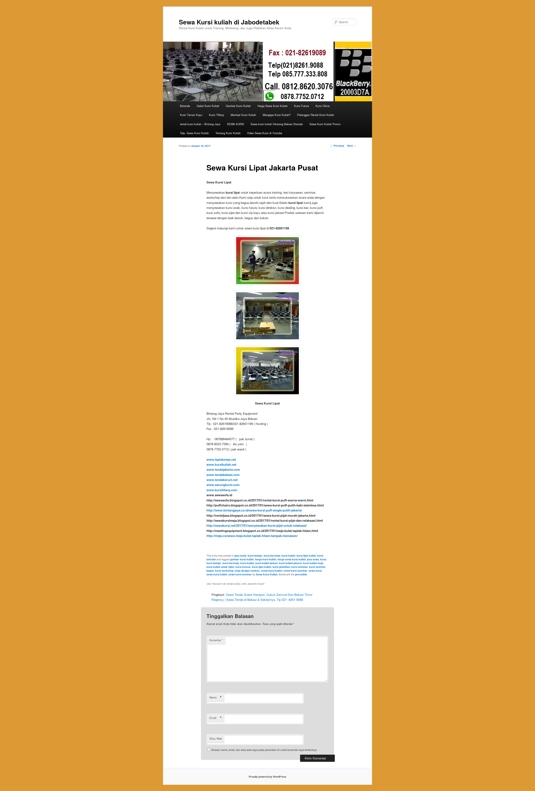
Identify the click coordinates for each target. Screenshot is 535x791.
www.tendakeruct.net (222, 479)
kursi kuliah (288, 555)
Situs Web (215, 738)
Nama (215, 697)
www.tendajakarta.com (223, 469)
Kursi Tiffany (216, 115)
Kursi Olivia (323, 106)
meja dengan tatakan (247, 570)
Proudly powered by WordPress (267, 776)
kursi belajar (255, 555)
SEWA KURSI (235, 124)
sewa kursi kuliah (216, 574)
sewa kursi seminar (240, 574)
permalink (301, 574)
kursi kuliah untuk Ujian (220, 567)
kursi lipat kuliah (306, 555)
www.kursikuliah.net (221, 464)
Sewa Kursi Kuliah (267, 574)
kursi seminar (299, 567)
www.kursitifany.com (221, 490)
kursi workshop (224, 570)
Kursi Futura (301, 106)
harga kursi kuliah (265, 559)
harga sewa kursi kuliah (292, 559)
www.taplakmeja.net (221, 459)
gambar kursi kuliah (242, 559)
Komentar (216, 640)
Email (215, 718)
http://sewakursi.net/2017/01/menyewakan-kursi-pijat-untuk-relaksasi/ (256, 525)
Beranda (185, 106)
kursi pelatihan (281, 567)
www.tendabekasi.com (222, 474)
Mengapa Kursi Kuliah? (277, 115)
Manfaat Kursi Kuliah (243, 115)
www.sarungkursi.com (222, 484)
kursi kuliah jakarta (290, 563)
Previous (337, 146)
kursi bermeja (272, 555)
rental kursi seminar (295, 570)
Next (351, 146)
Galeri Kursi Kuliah (208, 106)
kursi (323, 559)
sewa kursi (315, 570)
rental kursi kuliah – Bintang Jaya (200, 124)
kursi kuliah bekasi (266, 563)
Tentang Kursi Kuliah (228, 133)
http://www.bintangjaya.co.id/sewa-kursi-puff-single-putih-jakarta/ (254, 510)
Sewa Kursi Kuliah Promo (325, 124)
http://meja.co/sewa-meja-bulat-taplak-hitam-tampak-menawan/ (252, 535)
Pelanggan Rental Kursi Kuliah (315, 115)
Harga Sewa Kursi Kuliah (272, 106)
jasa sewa (240, 555)
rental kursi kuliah (271, 570)
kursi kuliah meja (313, 563)
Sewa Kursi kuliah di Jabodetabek (229, 21)
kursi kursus (243, 567)
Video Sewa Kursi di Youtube (264, 133)
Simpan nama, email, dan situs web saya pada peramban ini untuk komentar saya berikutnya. (264, 750)
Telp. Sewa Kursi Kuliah (194, 133)
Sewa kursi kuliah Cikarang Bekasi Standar (277, 124)
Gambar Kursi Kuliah (238, 106)
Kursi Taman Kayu (191, 115)
